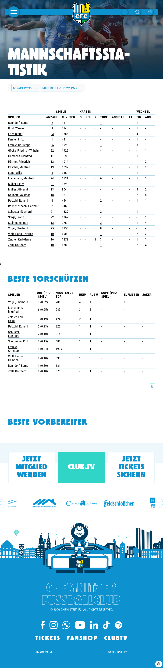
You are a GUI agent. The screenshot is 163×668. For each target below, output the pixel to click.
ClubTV (116, 638)
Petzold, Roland (18, 200)
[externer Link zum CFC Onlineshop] (138, 12)
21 (52, 184)
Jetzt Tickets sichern (131, 467)
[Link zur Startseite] (81, 24)
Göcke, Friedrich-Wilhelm (23, 150)
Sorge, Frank (16, 217)
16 (52, 239)
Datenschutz (117, 652)
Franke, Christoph (19, 145)
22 (52, 150)
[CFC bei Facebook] (43, 625)
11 (52, 156)
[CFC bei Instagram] (53, 625)
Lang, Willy (15, 173)
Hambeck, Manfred (20, 156)
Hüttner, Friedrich (19, 162)
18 (52, 195)
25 (52, 145)
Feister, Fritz (16, 139)
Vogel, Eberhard (18, 228)
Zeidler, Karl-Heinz (19, 239)
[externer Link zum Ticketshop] (125, 12)
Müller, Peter (16, 184)
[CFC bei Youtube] (80, 625)
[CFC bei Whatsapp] (66, 625)
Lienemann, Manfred (21, 178)
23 (52, 134)
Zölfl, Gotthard (17, 245)
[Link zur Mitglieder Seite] (151, 12)
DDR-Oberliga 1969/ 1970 (60, 88)
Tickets (47, 638)
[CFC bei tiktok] (106, 625)
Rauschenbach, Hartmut (23, 206)
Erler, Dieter (15, 134)
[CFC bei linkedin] (94, 625)
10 (52, 234)
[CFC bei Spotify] (118, 625)
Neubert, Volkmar (19, 195)
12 (52, 162)
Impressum (44, 652)
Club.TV (81, 467)
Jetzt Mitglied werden (31, 467)
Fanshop (82, 638)
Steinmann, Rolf (18, 223)
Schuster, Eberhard (20, 212)
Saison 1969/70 (24, 88)
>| (1, 264)
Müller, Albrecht (18, 189)
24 (52, 178)
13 (52, 167)
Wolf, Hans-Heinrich (20, 234)
